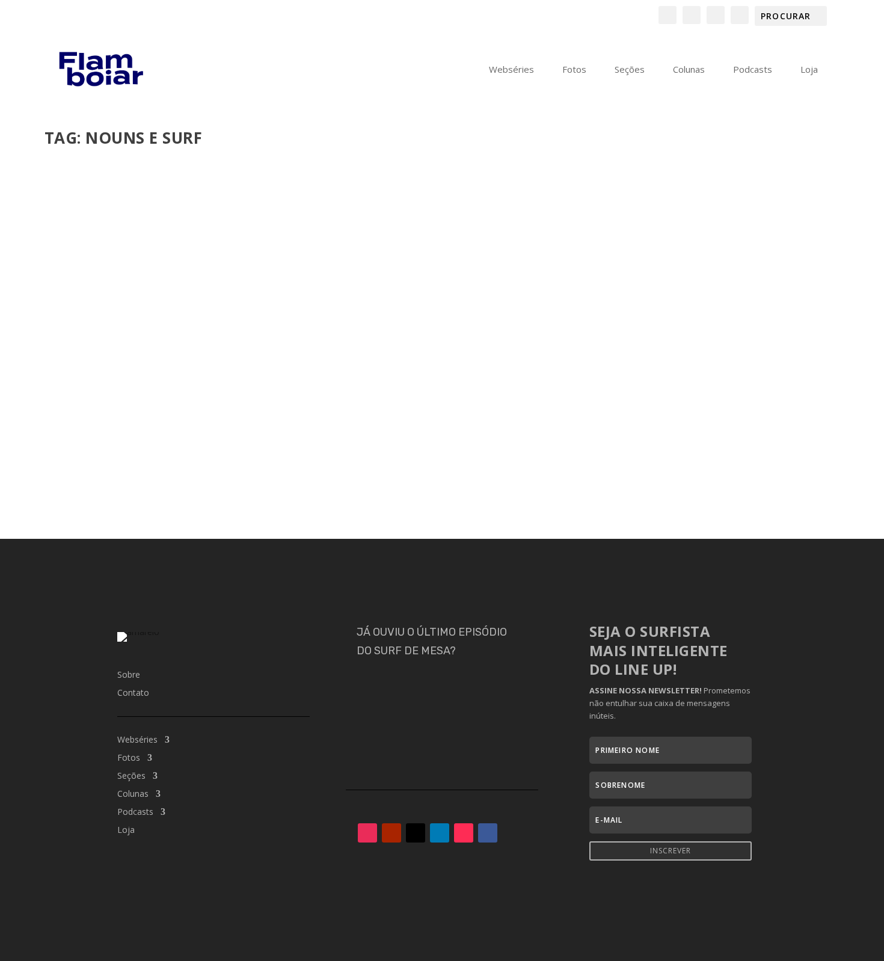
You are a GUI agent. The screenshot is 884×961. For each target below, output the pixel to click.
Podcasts (752, 69)
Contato (133, 693)
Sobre (128, 675)
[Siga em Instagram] (367, 833)
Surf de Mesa (261, 440)
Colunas (689, 69)
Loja (809, 69)
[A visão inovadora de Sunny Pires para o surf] (252, 279)
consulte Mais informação (123, 487)
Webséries (511, 69)
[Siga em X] (415, 833)
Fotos (574, 69)
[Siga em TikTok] (463, 833)
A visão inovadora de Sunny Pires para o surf (183, 421)
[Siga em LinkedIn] (439, 833)
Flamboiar (88, 440)
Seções (630, 69)
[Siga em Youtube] (391, 833)
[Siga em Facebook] (487, 833)
